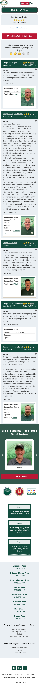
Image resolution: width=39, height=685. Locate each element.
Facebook (14, 668)
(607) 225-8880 (19, 604)
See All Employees (19, 477)
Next (36, 455)
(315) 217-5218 (19, 619)
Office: (19, 629)
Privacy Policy (19, 674)
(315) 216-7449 (19, 590)
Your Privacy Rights (27, 678)
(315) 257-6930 (19, 597)
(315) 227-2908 (19, 576)
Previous (2, 455)
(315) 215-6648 (19, 568)
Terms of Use (6, 674)
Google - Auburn (25, 668)
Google (19, 668)
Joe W (14, 418)
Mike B (15, 284)
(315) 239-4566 (19, 611)
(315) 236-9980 (19, 583)
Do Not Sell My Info (11, 678)
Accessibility (31, 674)
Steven (16, 94)
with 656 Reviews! (19, 22)
